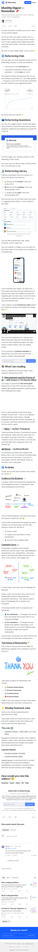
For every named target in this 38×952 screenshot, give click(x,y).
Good (18, 783)
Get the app (26, 947)
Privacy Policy (32, 810)
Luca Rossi (9, 20)
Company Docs (8, 544)
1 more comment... (6, 868)
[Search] (35, 877)
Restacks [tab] (13, 830)
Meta (7, 429)
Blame (7, 449)
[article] (19, 886)
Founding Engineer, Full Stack (15, 753)
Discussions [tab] (15, 877)
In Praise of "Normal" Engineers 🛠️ (14, 908)
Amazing (4, 783)
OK (22, 783)
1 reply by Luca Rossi (13, 861)
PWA (19, 247)
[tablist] (9, 830)
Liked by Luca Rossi (11, 848)
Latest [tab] (8, 877)
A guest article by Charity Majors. (11, 911)
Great (12, 783)
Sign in (34, 2)
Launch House (6, 760)
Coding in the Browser (12, 478)
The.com (4, 738)
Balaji (29, 767)
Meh (27, 783)
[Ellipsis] (35, 846)
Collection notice (29, 943)
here (10, 157)
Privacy (19, 943)
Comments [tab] (5, 830)
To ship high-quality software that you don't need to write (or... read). (14, 898)
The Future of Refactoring (14, 643)
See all (5, 921)
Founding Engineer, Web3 (14, 756)
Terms (22, 943)
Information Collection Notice (18, 810)
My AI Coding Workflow (9, 895)
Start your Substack (15, 947)
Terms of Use (27, 808)
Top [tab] (3, 877)
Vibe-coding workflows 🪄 (11, 882)
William (7, 846)
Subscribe (28, 2)
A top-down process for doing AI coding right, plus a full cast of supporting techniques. (13, 885)
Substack (12, 950)
